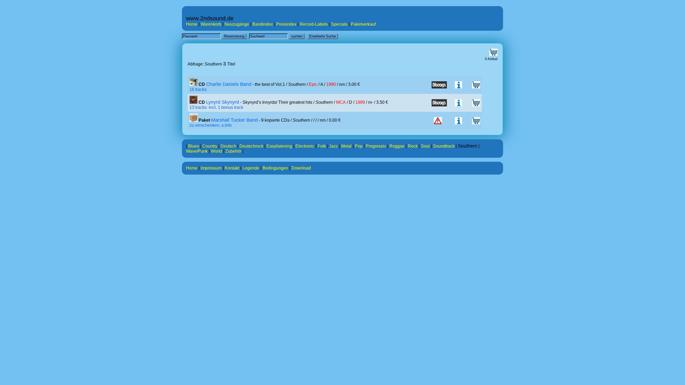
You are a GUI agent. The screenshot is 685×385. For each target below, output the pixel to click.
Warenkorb (211, 24)
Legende (250, 168)
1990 (331, 84)
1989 (360, 102)
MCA (341, 102)
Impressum (211, 168)
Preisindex (286, 24)
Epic (313, 84)
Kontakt (232, 168)
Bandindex (262, 24)
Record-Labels (314, 24)
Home (191, 24)
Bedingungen (275, 168)
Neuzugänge (236, 24)
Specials (339, 24)
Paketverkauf (363, 24)
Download (301, 168)
